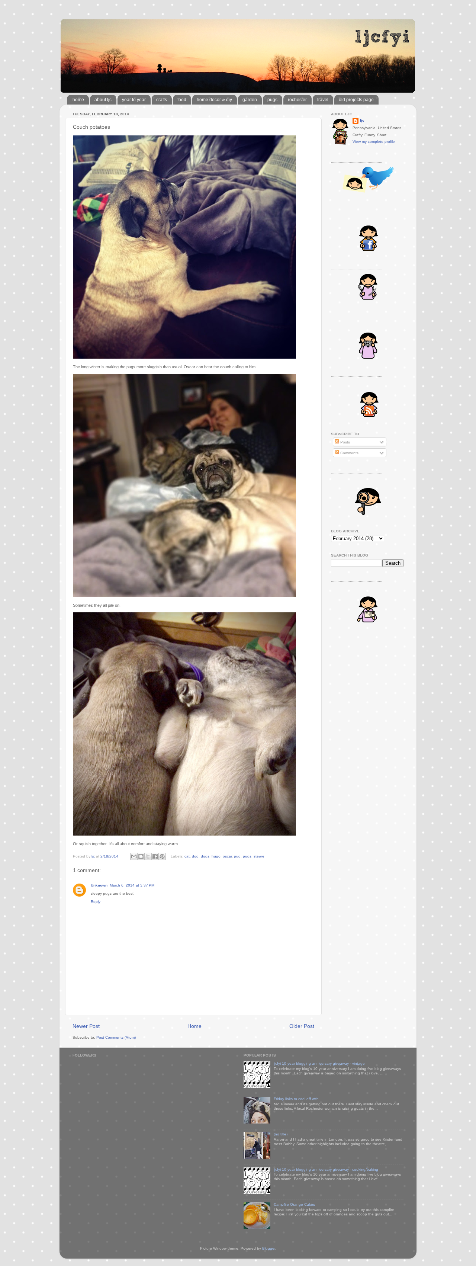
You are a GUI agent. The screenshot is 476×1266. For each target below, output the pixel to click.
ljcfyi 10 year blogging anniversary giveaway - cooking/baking (326, 1169)
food (181, 99)
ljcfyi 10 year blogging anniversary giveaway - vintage (319, 1063)
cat (187, 856)
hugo (216, 856)
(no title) (280, 1134)
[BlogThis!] (141, 856)
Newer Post (86, 1026)
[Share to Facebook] (155, 856)
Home (194, 1026)
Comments (348, 453)
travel (322, 99)
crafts (161, 99)
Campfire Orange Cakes (294, 1204)
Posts (344, 442)
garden (249, 99)
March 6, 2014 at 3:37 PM (132, 885)
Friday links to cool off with (296, 1099)
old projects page (356, 99)
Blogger (268, 1248)
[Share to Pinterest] (162, 856)
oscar (227, 856)
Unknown (99, 885)
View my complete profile (374, 142)
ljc (362, 120)
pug (237, 856)
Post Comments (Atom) (116, 1037)
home (78, 99)
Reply (95, 902)
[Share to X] (148, 856)
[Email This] (134, 856)
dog (195, 856)
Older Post (301, 1026)
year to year (134, 99)
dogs (205, 856)
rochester (297, 99)
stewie (259, 856)
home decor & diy (214, 99)
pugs (272, 99)
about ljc (103, 99)
